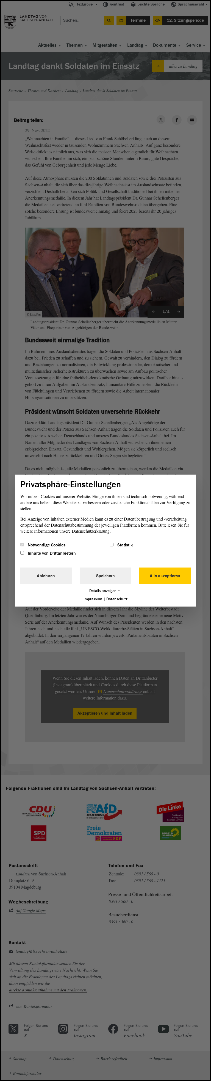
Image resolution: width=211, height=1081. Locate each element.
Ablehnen (46, 576)
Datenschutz (116, 599)
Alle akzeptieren (165, 576)
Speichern (105, 576)
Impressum (93, 599)
